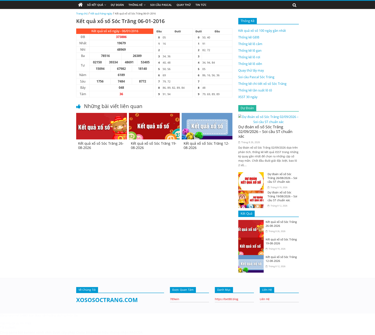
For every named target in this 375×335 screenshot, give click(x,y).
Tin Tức (201, 5)
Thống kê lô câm (250, 44)
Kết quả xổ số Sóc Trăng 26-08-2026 (101, 145)
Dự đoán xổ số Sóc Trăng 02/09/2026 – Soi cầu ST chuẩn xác (265, 131)
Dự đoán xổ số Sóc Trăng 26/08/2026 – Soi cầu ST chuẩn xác (282, 177)
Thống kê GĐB (248, 37)
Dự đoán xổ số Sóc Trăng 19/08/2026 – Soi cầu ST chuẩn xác (282, 196)
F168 (28, 323)
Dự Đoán (117, 5)
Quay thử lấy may (251, 70)
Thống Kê (136, 5)
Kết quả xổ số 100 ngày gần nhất (262, 30)
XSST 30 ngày (247, 97)
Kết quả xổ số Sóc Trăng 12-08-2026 (206, 145)
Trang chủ (82, 13)
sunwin (29, 332)
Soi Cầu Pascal (161, 5)
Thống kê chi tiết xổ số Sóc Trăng (262, 84)
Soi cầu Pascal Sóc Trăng (256, 77)
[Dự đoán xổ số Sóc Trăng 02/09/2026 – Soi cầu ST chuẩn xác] (268, 117)
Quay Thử (184, 5)
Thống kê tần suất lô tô (255, 90)
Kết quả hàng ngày (101, 13)
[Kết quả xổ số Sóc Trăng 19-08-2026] (154, 115)
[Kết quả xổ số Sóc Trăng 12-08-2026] (207, 115)
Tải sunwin (8, 327)
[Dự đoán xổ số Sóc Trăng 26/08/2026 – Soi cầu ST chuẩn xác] (252, 174)
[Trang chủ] (80, 5)
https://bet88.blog (226, 299)
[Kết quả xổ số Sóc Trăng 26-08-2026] (101, 115)
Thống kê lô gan (250, 50)
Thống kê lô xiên (250, 64)
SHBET (24, 315)
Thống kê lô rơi (249, 57)
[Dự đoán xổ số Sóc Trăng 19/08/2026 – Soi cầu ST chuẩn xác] (252, 193)
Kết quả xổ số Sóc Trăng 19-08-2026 (153, 145)
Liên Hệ (265, 299)
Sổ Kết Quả (95, 5)
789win (174, 299)
